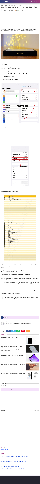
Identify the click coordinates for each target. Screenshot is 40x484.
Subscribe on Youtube (4, 450)
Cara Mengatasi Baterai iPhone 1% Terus (9, 337)
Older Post (36, 410)
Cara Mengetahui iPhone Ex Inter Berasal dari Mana (19, 7)
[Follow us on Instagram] (31, 1)
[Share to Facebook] (8, 331)
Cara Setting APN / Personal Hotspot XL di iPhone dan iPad (13, 364)
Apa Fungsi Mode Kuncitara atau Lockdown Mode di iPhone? (13, 373)
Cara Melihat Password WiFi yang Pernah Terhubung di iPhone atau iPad (13, 461)
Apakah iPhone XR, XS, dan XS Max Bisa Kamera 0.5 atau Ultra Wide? (12, 463)
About (11, 479)
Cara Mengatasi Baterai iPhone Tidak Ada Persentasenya (12, 355)
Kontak (20, 479)
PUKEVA (6, 2)
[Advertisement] (20, 19)
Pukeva (9, 321)
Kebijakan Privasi (26, 479)
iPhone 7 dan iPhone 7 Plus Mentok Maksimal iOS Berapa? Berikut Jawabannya (15, 456)
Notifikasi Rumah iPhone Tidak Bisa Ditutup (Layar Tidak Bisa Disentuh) (13, 468)
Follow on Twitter (4, 449)
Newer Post (3, 410)
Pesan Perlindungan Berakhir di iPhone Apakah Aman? (10, 466)
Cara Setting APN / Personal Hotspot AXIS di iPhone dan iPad (12, 346)
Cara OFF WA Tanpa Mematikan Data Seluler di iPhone (10, 458)
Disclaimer (16, 479)
